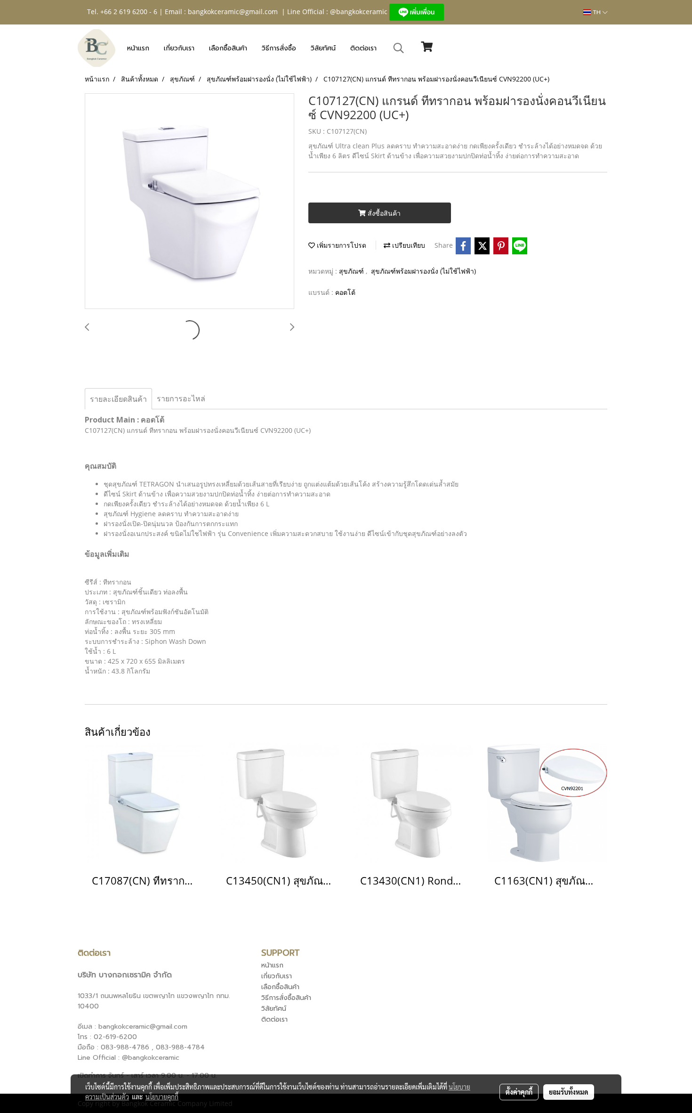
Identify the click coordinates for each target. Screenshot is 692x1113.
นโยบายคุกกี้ (161, 1096)
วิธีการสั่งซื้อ (279, 48)
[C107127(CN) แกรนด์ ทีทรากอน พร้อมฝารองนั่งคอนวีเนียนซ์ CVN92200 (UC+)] (189, 201)
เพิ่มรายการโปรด (340, 245)
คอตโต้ (345, 292)
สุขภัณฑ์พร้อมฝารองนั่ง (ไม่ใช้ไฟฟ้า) (423, 271)
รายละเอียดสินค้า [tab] (118, 399)
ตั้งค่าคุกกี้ (519, 1092)
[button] (398, 48)
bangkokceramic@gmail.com (233, 11)
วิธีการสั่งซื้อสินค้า (286, 998)
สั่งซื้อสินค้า (383, 213)
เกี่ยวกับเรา (179, 48)
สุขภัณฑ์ (352, 271)
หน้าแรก (138, 48)
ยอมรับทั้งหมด (568, 1092)
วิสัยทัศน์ (323, 48)
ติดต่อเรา (363, 48)
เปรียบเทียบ (407, 245)
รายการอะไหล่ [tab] (181, 398)
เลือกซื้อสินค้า (228, 48)
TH (597, 12)
